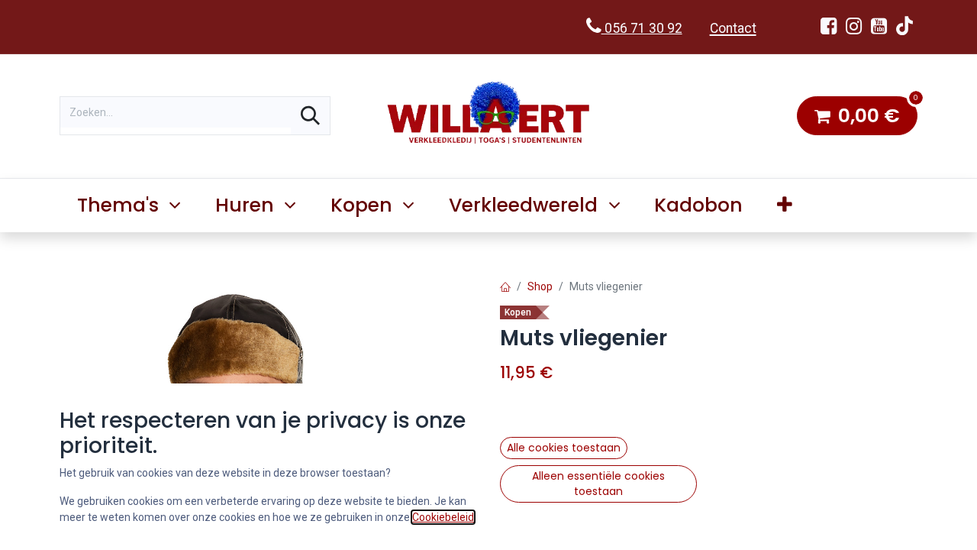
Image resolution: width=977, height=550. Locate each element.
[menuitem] (698, 205)
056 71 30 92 (641, 28)
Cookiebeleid (443, 517)
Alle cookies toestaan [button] (564, 447)
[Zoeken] (310, 115)
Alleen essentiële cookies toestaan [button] (598, 483)
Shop (540, 286)
